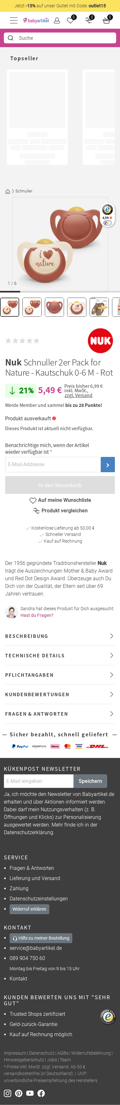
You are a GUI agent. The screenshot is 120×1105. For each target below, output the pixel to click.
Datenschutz (41, 1053)
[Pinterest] (20, 1093)
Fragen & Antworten (32, 868)
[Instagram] (9, 1093)
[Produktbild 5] (99, 307)
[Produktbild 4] (76, 307)
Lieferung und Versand (35, 878)
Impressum (15, 1053)
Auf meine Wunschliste (64, 500)
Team (65, 1060)
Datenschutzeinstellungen (39, 899)
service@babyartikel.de (36, 948)
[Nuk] (100, 341)
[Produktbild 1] (9, 307)
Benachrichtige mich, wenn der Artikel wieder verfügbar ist (47, 448)
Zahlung (19, 888)
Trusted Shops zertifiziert (37, 1014)
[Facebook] (42, 1093)
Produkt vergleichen (65, 511)
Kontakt (18, 979)
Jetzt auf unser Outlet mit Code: (60, 5)
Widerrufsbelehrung (91, 1053)
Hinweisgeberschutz (24, 1060)
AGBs (62, 1053)
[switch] (107, 222)
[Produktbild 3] (54, 307)
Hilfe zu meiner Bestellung (43, 938)
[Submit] (11, 38)
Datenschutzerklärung (28, 832)
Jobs (52, 1060)
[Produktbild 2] (32, 307)
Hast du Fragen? (36, 615)
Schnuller (23, 191)
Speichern (90, 781)
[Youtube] (31, 1093)
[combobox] (60, 37)
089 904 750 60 (27, 958)
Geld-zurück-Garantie (33, 1024)
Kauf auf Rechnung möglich (41, 1034)
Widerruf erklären (29, 909)
